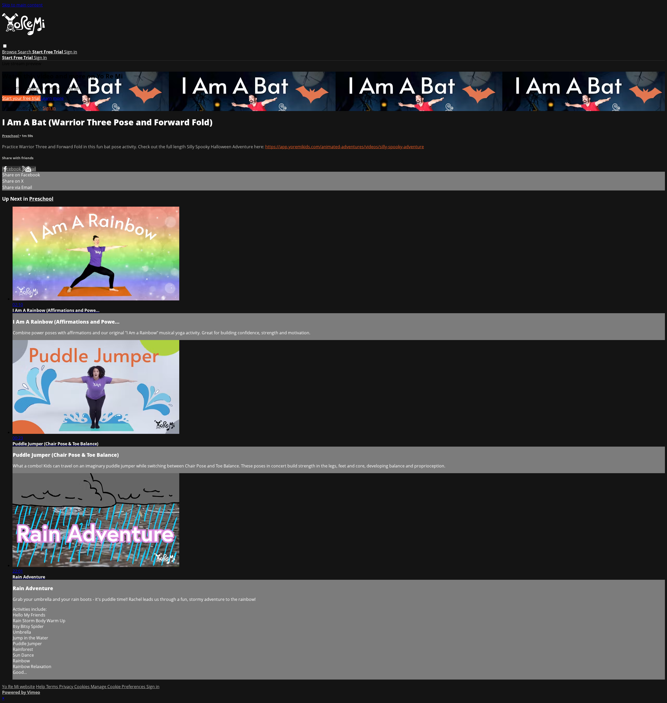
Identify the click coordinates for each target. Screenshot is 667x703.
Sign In (40, 57)
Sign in (70, 52)
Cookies (82, 686)
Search (25, 52)
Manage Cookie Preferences (118, 686)
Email (30, 169)
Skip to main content (22, 5)
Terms (52, 686)
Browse (10, 52)
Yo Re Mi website (18, 686)
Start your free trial (21, 98)
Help (41, 686)
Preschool (11, 135)
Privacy (66, 686)
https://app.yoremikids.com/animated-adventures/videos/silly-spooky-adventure (344, 147)
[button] (5, 46)
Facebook (12, 169)
